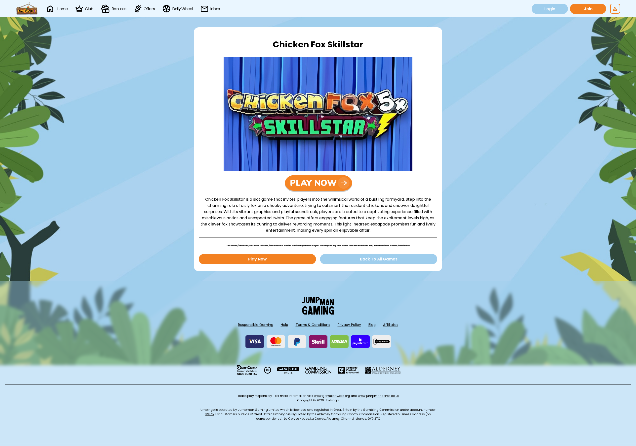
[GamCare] (247, 370)
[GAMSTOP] (288, 370)
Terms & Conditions (313, 324)
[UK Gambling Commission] (318, 370)
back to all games (379, 259)
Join (588, 9)
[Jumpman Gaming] (318, 313)
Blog (372, 324)
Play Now (257, 259)
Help (284, 324)
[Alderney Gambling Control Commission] (383, 370)
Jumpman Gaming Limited (258, 410)
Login (549, 9)
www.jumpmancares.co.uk (378, 396)
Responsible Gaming (255, 324)
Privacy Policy (349, 324)
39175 (209, 414)
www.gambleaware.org (332, 396)
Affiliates (390, 324)
